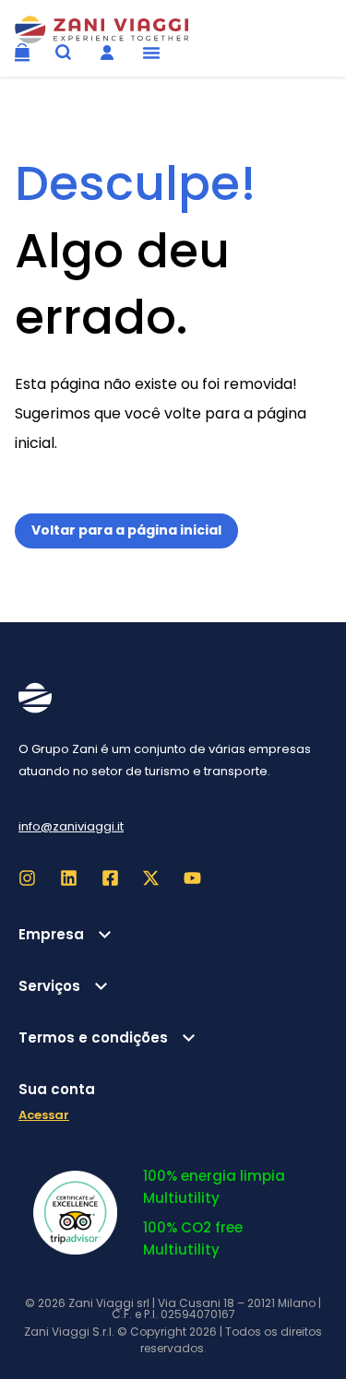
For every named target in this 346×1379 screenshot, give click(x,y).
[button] (151, 52)
